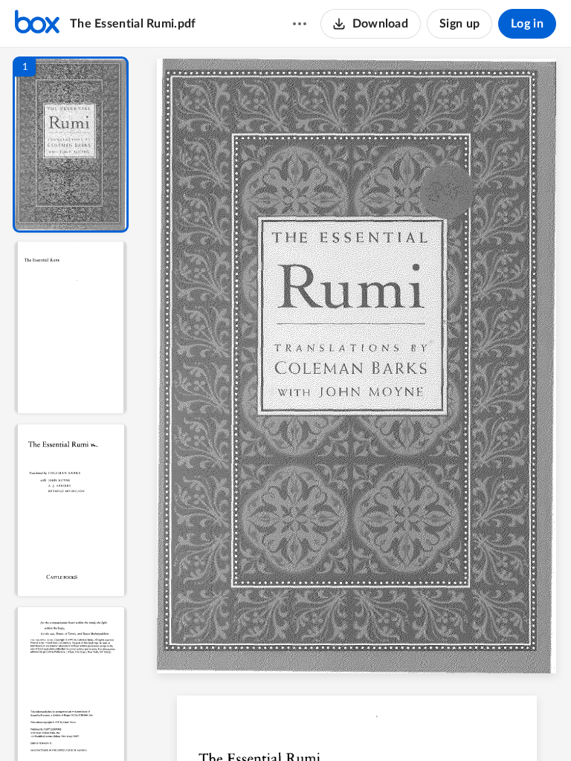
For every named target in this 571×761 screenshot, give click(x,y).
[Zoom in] (439, 725)
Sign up (459, 24)
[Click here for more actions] (299, 24)
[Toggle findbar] (272, 724)
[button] (70, 144)
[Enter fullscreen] (468, 724)
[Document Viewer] (356, 404)
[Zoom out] (388, 725)
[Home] (37, 24)
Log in (527, 24)
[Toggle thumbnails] (245, 724)
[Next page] (357, 725)
